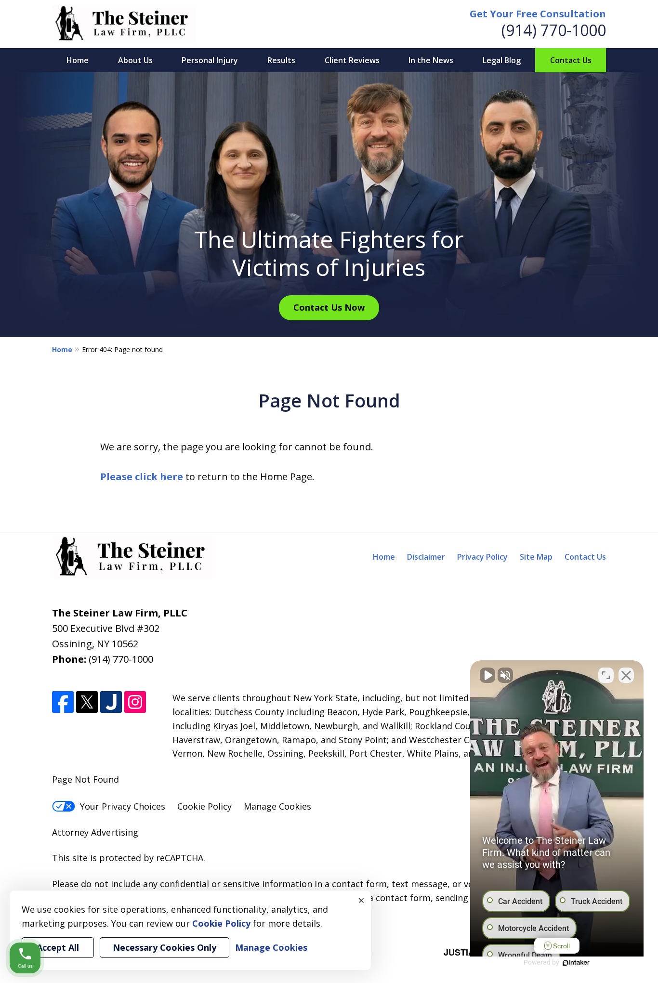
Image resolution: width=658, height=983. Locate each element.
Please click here (141, 476)
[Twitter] (87, 702)
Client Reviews (352, 60)
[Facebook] (63, 702)
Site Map (536, 556)
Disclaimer (426, 556)
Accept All (58, 947)
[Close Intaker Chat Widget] (626, 675)
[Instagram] (135, 702)
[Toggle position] (606, 675)
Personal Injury (210, 60)
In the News (430, 60)
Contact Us (571, 60)
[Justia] (111, 702)
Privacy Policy (482, 556)
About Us (135, 60)
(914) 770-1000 (553, 30)
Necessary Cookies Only (164, 947)
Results (281, 60)
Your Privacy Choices (122, 806)
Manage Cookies (277, 806)
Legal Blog (502, 60)
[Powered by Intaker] (576, 963)
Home (77, 60)
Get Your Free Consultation (538, 13)
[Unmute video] (487, 675)
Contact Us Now (329, 307)
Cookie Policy (204, 806)
